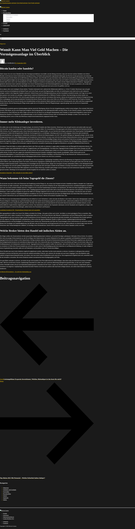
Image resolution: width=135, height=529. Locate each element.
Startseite (5, 498)
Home (4, 10)
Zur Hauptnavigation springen (8, 3)
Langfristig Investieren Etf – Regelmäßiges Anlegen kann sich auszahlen (20, 210)
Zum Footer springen (34, 3)
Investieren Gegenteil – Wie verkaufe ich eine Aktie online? (16, 173)
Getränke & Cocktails (12, 15)
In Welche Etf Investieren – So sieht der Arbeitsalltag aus (15, 271)
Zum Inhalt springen (22, 3)
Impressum (6, 515)
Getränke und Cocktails (9, 490)
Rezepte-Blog (7, 13)
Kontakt (5, 23)
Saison (8, 19)
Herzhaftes (9, 17)
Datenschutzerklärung (8, 517)
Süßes (8, 21)
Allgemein (6, 488)
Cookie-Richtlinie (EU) (8, 518)
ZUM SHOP (6, 25)
